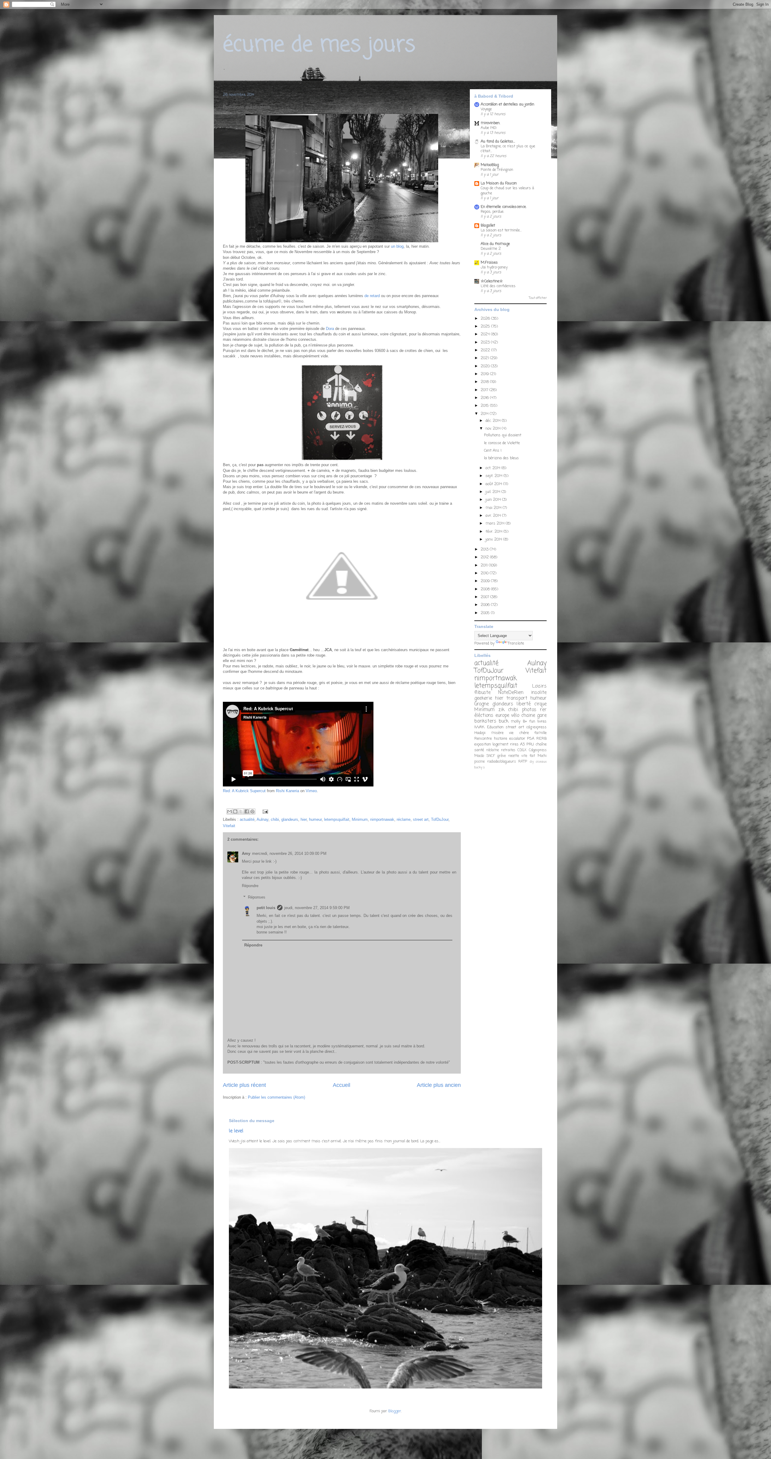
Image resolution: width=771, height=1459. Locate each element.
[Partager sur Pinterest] (252, 811)
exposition (482, 744)
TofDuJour (439, 819)
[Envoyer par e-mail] (229, 811)
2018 (485, 382)
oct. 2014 (493, 468)
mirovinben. (490, 123)
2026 (486, 319)
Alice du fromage (495, 244)
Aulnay (262, 819)
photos (529, 710)
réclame (403, 819)
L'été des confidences (498, 286)
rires (514, 744)
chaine (528, 715)
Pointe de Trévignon (497, 170)
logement (500, 744)
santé (479, 750)
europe (502, 715)
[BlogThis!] (235, 811)
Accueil (341, 1085)
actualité (247, 819)
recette (513, 756)
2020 (486, 366)
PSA (530, 739)
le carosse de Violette (502, 443)
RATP (522, 761)
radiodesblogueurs (501, 761)
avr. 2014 (493, 516)
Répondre (250, 885)
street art (421, 819)
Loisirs (539, 686)
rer (543, 710)
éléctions (483, 715)
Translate (516, 643)
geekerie (483, 698)
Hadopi (479, 733)
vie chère (519, 733)
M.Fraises (489, 262)
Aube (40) (488, 128)
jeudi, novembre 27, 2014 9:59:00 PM (317, 907)
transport (516, 698)
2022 (486, 350)
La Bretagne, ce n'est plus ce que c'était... (508, 148)
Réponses (256, 897)
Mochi (542, 756)
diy (532, 761)
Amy (246, 853)
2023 (486, 342)
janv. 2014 (494, 539)
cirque (540, 704)
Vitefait (229, 826)
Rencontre (483, 739)
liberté (524, 704)
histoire (500, 739)
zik (501, 710)
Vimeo (311, 791)
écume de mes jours (319, 45)
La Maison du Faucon (499, 183)
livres (542, 721)
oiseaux (541, 761)
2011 (485, 565)
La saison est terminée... (501, 230)
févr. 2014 (494, 532)
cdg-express (536, 727)
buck (503, 721)
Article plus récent (244, 1085)
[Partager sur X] (241, 811)
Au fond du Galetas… (498, 141)
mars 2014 (495, 523)
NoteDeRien (510, 692)
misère (497, 733)
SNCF (490, 756)
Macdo (479, 756)
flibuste (482, 692)
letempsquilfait (336, 819)
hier (304, 819)
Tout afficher (538, 298)
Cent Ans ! (492, 450)
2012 (485, 557)
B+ (525, 721)
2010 (485, 573)
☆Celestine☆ (492, 281)
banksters (485, 721)
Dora (330, 328)
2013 (485, 549)
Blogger (394, 1411)
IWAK (479, 727)
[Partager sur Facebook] (247, 811)
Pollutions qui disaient (502, 435)
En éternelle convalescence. (503, 207)
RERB (541, 739)
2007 (485, 597)
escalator (517, 739)
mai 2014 (494, 508)
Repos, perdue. (492, 212)
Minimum (360, 819)
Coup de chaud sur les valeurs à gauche (507, 190)
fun (532, 721)
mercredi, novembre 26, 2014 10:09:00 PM (289, 853)
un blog (397, 246)
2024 (486, 334)
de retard (372, 295)
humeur (315, 819)
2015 (485, 406)
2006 (486, 605)
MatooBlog (490, 165)
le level (236, 1131)
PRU (530, 744)
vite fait (528, 756)
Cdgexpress (538, 750)
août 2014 (494, 484)
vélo (515, 715)
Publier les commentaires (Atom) (276, 1097)
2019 (485, 374)
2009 (486, 581)
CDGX (521, 750)
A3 (522, 744)
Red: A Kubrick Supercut (244, 791)
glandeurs (289, 819)
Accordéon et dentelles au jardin (507, 104)
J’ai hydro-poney (494, 267)
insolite (539, 692)
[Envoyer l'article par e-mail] (264, 811)
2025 (486, 326)
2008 (486, 589)
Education (495, 727)
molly (515, 721)
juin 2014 (493, 500)
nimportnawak (382, 819)
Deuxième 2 (491, 249)
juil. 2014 (493, 492)
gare (542, 715)
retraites (508, 750)
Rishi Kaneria (287, 791)
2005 (486, 613)
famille (540, 733)
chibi (275, 819)
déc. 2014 (493, 421)
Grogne (481, 704)
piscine (479, 761)
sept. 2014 (494, 476)
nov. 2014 (493, 428)
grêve (501, 756)
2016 (485, 398)
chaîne (541, 744)
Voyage (486, 109)
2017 (485, 390)
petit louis (266, 907)
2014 (485, 414)
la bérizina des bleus (501, 458)
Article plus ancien (439, 1085)
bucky (478, 767)
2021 (485, 358)
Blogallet (488, 225)
